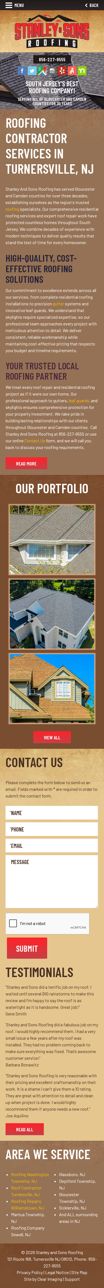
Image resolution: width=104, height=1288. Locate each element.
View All (52, 737)
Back (93, 5)
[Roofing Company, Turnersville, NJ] (52, 688)
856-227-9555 (52, 59)
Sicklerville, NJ (72, 1207)
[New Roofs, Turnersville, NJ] (52, 614)
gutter (58, 303)
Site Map (79, 1272)
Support (72, 1279)
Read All (24, 1129)
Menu (19, 5)
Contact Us (34, 440)
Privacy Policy (30, 1272)
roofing (12, 209)
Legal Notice (57, 1272)
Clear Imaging (49, 1279)
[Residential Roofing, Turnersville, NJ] (52, 539)
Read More (26, 463)
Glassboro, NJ (72, 1174)
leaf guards (79, 400)
